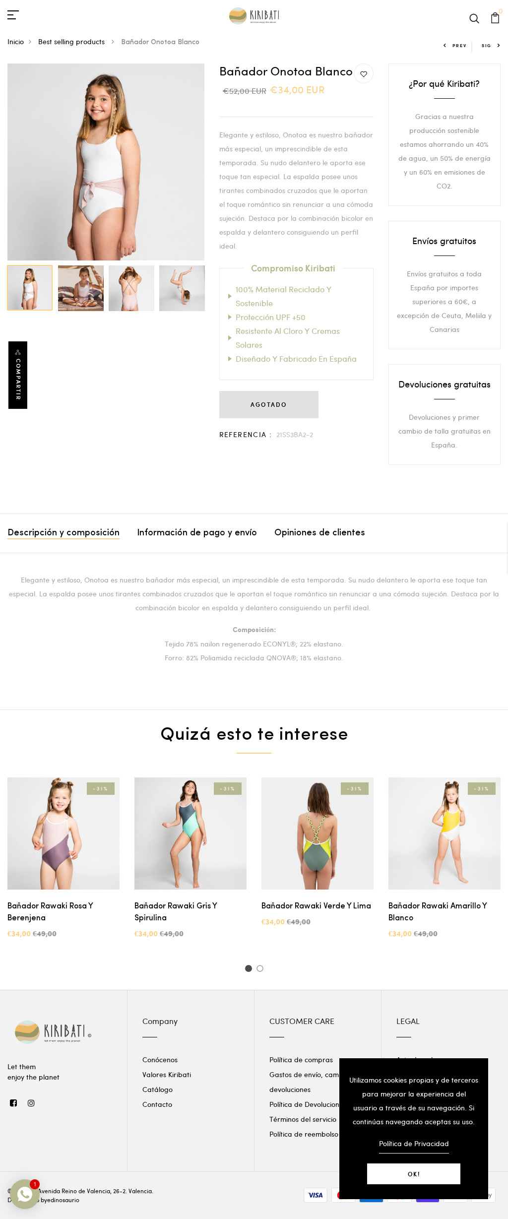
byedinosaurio (60, 1200)
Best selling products (72, 41)
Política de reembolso (303, 1134)
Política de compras (301, 1059)
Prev (459, 45)
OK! (414, 1173)
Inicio (15, 41)
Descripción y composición (63, 533)
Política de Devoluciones (307, 1104)
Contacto (157, 1104)
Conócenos (160, 1059)
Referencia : (245, 434)
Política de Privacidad (414, 1143)
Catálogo (157, 1089)
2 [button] (261, 970)
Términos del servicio (302, 1119)
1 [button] (250, 970)
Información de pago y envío (197, 533)
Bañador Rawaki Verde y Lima (316, 906)
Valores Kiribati (166, 1074)
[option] (105, 162)
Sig (487, 45)
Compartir (18, 379)
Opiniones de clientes (319, 533)
